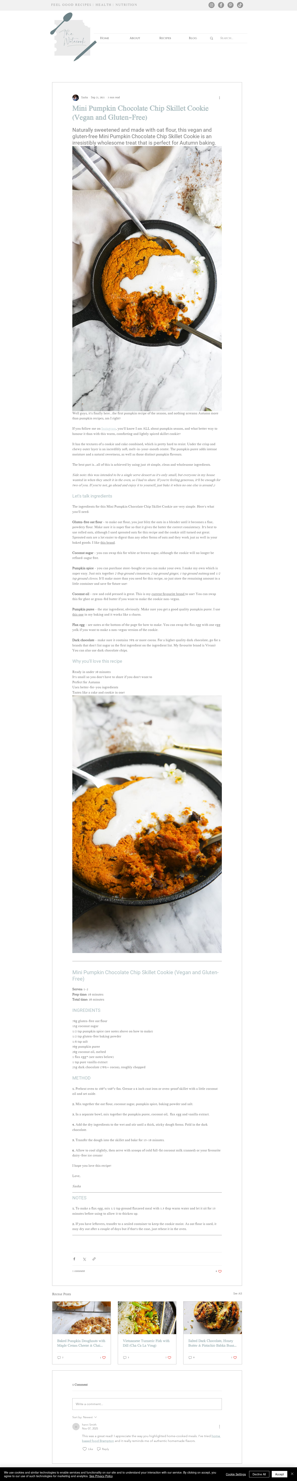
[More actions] (219, 97)
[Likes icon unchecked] (84, 1449)
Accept (279, 1474)
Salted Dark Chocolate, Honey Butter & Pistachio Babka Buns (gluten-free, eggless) (211, 1343)
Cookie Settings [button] (236, 1474)
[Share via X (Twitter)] (84, 1259)
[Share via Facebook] (74, 1259)
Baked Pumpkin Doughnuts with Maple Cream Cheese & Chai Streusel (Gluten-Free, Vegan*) (81, 1343)
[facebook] (221, 5)
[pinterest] (230, 5)
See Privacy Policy (101, 1476)
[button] (201, 38)
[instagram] (212, 5)
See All (237, 1293)
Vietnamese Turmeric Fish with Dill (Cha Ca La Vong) (146, 1343)
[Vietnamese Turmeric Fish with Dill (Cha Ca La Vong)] (147, 1318)
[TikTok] (240, 5)
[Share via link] (94, 1259)
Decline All (259, 1474)
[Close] (292, 1474)
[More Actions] (219, 1426)
